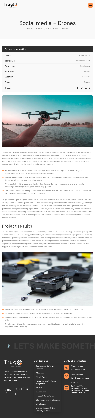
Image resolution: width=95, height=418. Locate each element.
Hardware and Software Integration (46, 382)
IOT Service (40, 388)
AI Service (40, 373)
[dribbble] (16, 393)
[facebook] (21, 389)
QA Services (41, 392)
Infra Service (41, 404)
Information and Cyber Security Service (45, 409)
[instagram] (16, 389)
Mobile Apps (41, 377)
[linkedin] (27, 389)
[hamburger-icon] (90, 5)
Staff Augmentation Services (48, 400)
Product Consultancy (45, 396)
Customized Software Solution (45, 367)
